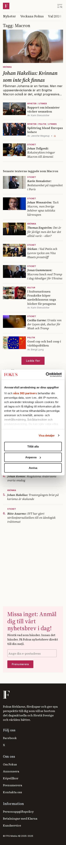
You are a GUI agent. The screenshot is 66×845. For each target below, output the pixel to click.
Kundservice (12, 825)
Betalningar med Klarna (20, 818)
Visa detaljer (47, 435)
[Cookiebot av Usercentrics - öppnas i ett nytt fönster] (46, 374)
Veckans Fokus (32, 16)
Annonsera (11, 771)
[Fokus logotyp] (6, 695)
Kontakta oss (12, 792)
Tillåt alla (33, 446)
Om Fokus (10, 764)
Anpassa (30, 457)
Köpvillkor (10, 778)
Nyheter (9, 16)
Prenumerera (12, 785)
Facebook (10, 738)
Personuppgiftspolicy (18, 811)
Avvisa (33, 467)
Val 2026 (54, 16)
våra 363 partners (25, 393)
